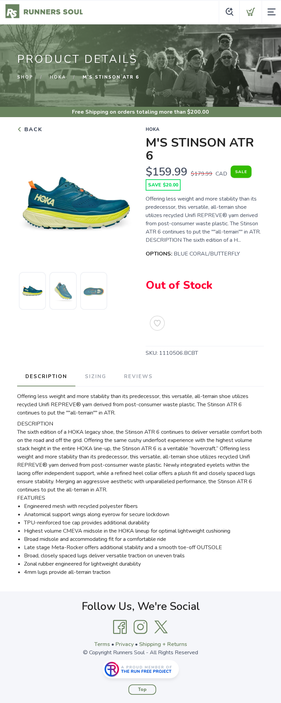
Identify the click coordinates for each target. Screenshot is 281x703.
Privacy (124, 644)
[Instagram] (140, 627)
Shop (25, 77)
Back (32, 129)
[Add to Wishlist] (157, 323)
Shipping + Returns (163, 644)
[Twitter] (161, 627)
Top (142, 690)
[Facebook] (120, 627)
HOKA (58, 77)
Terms (102, 644)
